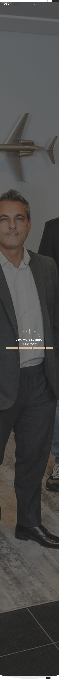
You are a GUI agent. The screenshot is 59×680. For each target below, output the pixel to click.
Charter (49, 348)
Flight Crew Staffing (39, 348)
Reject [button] (53, 678)
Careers (55, 4)
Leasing (42, 4)
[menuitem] (49, 0)
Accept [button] (48, 678)
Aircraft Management (25, 4)
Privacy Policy (41, 678)
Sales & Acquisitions (12, 348)
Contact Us (56, 0)
